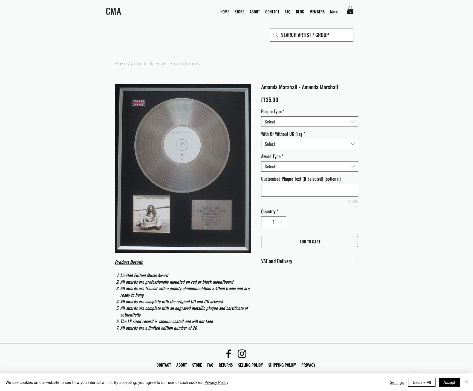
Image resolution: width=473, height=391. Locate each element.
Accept (449, 382)
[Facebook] (228, 354)
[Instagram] (242, 354)
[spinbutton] (274, 222)
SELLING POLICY (250, 365)
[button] (350, 10)
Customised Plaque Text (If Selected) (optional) (301, 179)
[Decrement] (266, 222)
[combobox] (309, 121)
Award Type (272, 156)
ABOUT (181, 365)
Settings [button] (397, 382)
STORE (197, 365)
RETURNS (226, 365)
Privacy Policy (216, 382)
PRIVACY (308, 365)
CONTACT (164, 365)
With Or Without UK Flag (283, 134)
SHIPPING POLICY (282, 365)
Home (121, 63)
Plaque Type (273, 111)
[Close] (466, 382)
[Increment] (281, 222)
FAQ (213, 365)
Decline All (422, 382)
